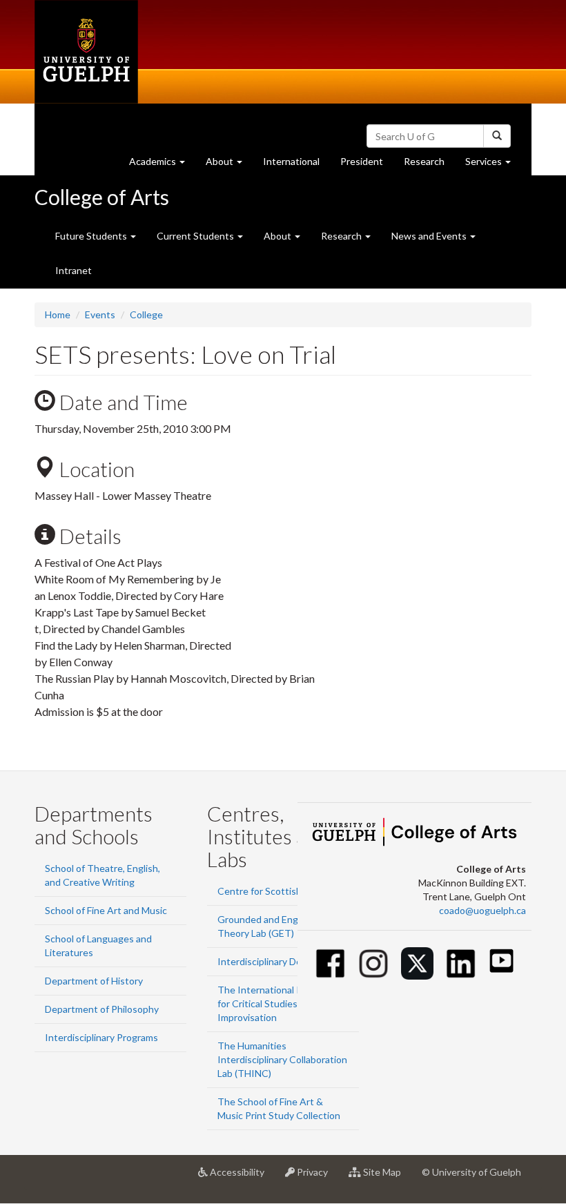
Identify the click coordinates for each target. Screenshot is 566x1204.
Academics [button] (162, 165)
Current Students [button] (196, 236)
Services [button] (493, 165)
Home (57, 314)
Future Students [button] (92, 236)
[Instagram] (374, 963)
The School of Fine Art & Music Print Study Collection (278, 1108)
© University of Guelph (471, 1172)
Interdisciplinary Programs (101, 1037)
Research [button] (342, 236)
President (361, 161)
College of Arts (102, 196)
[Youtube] (501, 960)
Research (429, 165)
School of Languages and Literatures (98, 945)
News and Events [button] (430, 236)
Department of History (94, 981)
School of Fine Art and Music (106, 910)
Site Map (386, 1177)
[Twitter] (417, 963)
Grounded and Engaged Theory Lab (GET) (268, 926)
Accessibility (241, 1177)
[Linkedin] (461, 963)
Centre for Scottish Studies (277, 891)
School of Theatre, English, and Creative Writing (102, 875)
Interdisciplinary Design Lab (277, 961)
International (291, 161)
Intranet (73, 270)
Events (100, 314)
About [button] (229, 165)
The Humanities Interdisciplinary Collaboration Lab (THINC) (282, 1059)
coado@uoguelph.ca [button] (482, 910)
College (146, 314)
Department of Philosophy (102, 1009)
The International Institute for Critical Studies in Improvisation (276, 1003)
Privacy (316, 1177)
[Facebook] (330, 963)
